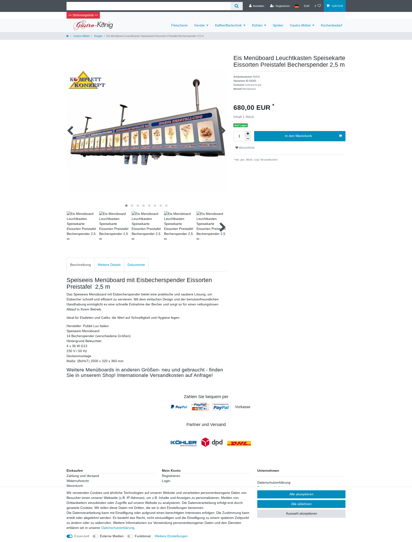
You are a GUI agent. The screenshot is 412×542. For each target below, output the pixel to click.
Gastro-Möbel (300, 25)
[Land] (296, 6)
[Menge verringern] (248, 138)
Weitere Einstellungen (171, 536)
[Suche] (237, 6)
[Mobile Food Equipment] (183, 443)
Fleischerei (179, 25)
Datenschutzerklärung (273, 482)
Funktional (142, 536)
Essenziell (81, 536)
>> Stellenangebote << (83, 15)
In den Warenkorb (298, 136)
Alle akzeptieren (301, 494)
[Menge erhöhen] (248, 133)
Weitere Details (109, 265)
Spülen (278, 25)
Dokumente (136, 265)
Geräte (199, 25)
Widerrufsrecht (78, 481)
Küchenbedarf (331, 25)
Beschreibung (80, 265)
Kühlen (257, 25)
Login (166, 481)
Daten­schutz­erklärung (117, 528)
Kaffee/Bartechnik (228, 25)
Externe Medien (112, 536)
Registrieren (171, 476)
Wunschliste (246, 147)
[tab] (80, 265)
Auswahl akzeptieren (301, 513)
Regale (97, 36)
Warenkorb (75, 486)
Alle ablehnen (301, 504)
